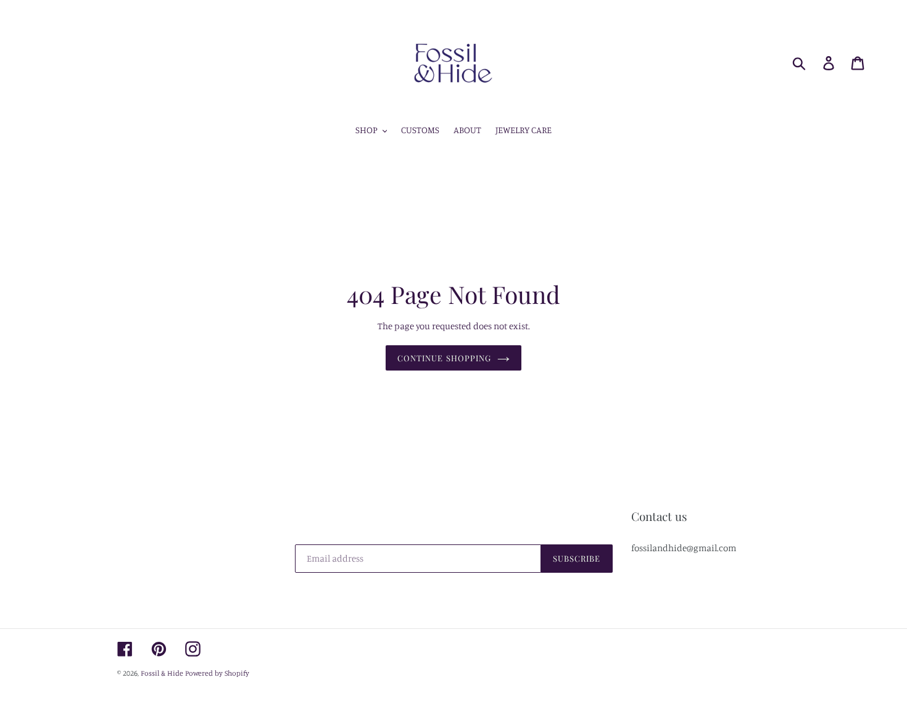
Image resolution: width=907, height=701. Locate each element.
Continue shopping (444, 358)
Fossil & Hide (162, 673)
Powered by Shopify (217, 673)
